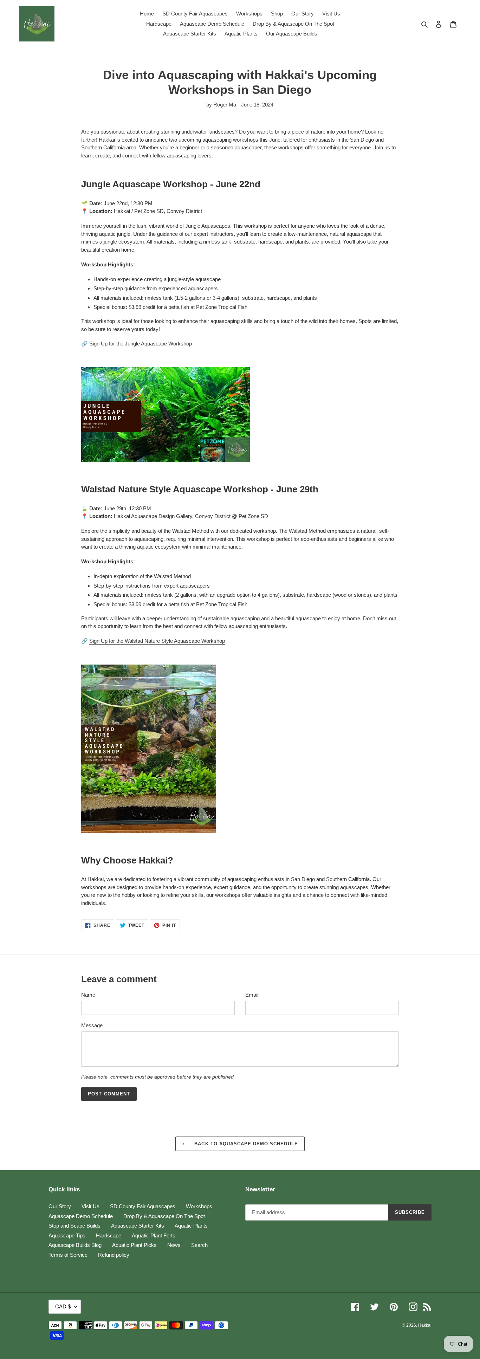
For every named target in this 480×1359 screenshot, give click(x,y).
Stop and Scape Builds (74, 1226)
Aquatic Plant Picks (134, 1245)
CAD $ (63, 1306)
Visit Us (90, 1206)
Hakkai (425, 1325)
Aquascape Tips (66, 1235)
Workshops (199, 1206)
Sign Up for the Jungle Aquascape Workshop (140, 344)
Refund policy (113, 1255)
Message (92, 1025)
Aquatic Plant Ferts (153, 1235)
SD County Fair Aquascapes (142, 1206)
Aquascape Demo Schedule (80, 1216)
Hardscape (108, 1235)
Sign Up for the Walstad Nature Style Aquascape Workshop (157, 641)
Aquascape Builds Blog (75, 1245)
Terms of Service (67, 1255)
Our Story (59, 1206)
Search (199, 1245)
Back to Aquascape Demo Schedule (245, 1143)
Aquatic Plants (191, 1226)
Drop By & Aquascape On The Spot (164, 1216)
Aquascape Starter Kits (137, 1226)
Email (251, 995)
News (174, 1245)
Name (88, 995)
